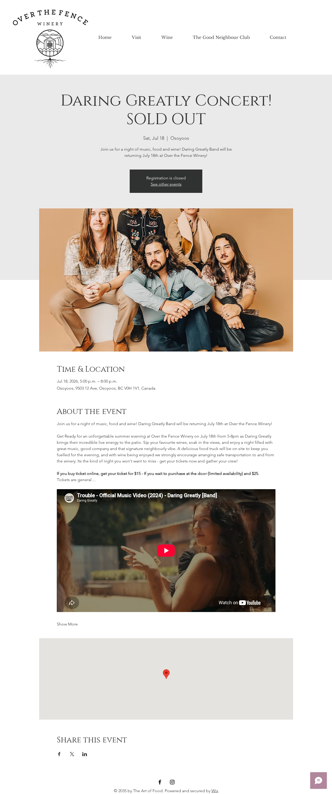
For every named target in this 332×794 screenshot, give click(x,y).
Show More (67, 624)
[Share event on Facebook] (59, 754)
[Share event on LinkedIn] (84, 754)
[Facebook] (160, 782)
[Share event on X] (72, 754)
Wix (214, 790)
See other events (166, 184)
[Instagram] (172, 782)
